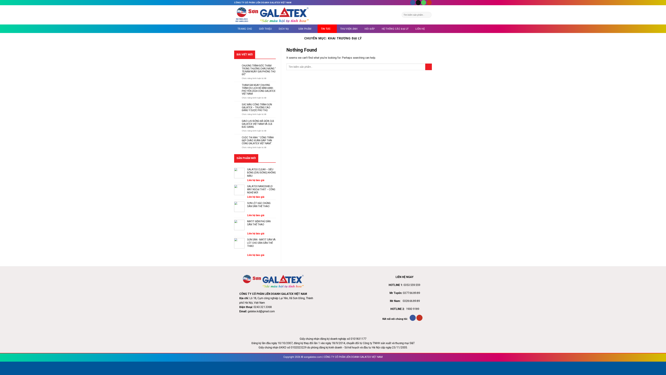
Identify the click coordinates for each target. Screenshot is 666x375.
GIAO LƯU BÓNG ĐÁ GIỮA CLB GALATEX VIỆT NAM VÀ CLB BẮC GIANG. (258, 124)
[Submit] (428, 15)
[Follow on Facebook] (412, 2)
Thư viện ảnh (348, 28)
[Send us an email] (418, 2)
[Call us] (423, 2)
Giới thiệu (265, 28)
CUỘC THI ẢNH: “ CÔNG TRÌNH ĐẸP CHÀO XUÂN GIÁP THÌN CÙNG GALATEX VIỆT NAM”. (258, 140)
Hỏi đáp (370, 28)
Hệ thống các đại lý (395, 28)
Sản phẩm (304, 28)
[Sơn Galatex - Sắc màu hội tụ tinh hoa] (272, 15)
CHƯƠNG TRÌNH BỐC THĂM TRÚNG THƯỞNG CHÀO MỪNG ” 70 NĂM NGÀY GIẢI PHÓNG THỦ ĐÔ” (259, 70)
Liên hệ (420, 28)
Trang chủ (245, 28)
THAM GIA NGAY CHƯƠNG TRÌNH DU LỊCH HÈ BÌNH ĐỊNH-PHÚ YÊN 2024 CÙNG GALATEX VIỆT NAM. (258, 89)
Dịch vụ (284, 28)
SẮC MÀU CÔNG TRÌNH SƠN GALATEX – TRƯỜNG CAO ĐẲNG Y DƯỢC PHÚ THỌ (257, 107)
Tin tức (326, 28)
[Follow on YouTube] (429, 2)
